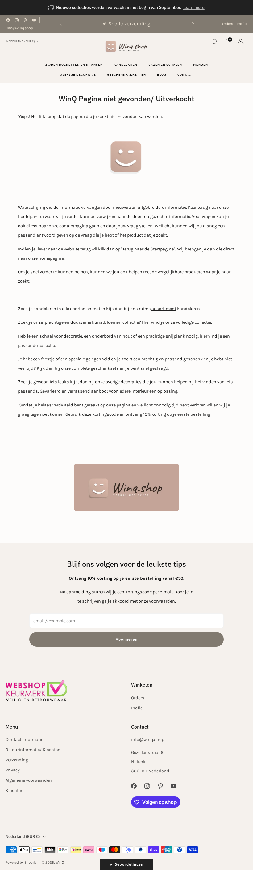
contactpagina (73, 226)
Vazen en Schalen (165, 65)
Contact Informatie (24, 739)
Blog (161, 75)
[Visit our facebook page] (8, 20)
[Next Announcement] (193, 24)
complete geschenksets (95, 368)
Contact (185, 75)
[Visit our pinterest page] (25, 20)
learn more (194, 7)
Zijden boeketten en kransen (74, 65)
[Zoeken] (214, 41)
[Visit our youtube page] (34, 20)
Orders (227, 24)
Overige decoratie (78, 75)
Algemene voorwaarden (29, 780)
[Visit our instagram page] (16, 20)
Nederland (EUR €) (20, 41)
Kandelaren (125, 65)
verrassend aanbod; (88, 391)
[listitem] (126, 7)
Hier (146, 322)
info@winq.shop (19, 28)
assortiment (163, 308)
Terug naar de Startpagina (148, 249)
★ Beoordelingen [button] (126, 864)
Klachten (14, 790)
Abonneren (127, 639)
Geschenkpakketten (126, 75)
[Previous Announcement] (60, 24)
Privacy (13, 770)
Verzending (17, 760)
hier (203, 336)
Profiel (242, 24)
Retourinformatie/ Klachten (33, 749)
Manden (200, 65)
